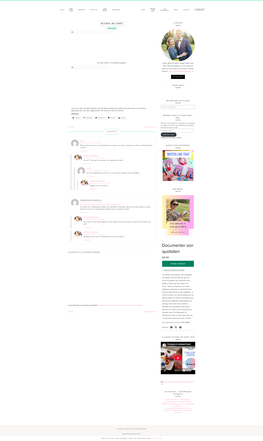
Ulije (89, 168)
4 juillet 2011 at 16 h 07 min (94, 158)
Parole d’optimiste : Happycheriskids (178, 401)
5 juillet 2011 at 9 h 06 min (94, 219)
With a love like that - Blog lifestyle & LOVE (131, 9)
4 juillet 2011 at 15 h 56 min (91, 143)
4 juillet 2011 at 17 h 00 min (97, 170)
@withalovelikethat (131, 434)
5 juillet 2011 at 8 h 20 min (90, 202)
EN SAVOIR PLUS (178, 76)
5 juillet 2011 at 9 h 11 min (100, 183)
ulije (82, 141)
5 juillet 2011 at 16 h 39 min (94, 234)
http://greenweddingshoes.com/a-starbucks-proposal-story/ (101, 205)
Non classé (112, 28)
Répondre (84, 151)
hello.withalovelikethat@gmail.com (181, 71)
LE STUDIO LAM (156, 438)
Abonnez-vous (168, 134)
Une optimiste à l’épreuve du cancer (178, 408)
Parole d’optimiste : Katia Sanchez (178, 399)
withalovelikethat (91, 156)
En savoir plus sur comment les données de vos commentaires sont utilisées (120, 305)
